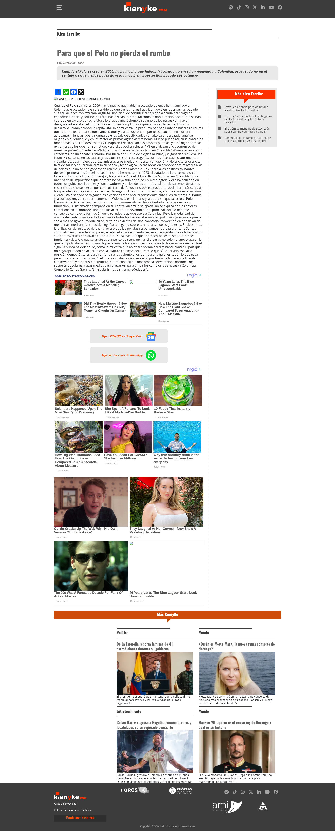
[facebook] (280, 8)
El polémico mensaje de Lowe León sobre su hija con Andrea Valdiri (247, 130)
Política (122, 633)
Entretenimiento (129, 711)
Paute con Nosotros (80, 818)
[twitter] (255, 8)
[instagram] (247, 8)
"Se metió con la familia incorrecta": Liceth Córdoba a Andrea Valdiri (247, 139)
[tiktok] (239, 8)
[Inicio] (146, 7)
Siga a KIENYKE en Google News (122, 336)
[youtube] (271, 8)
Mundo (204, 633)
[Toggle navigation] (59, 7)
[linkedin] (263, 8)
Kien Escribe (68, 34)
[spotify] (231, 8)
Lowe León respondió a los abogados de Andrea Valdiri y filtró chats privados (248, 119)
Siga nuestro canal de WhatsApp (122, 355)
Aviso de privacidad (65, 803)
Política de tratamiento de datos (72, 810)
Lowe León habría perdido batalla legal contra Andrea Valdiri (246, 108)
